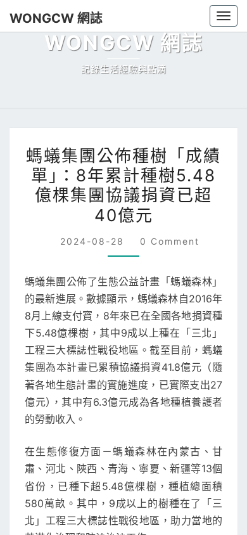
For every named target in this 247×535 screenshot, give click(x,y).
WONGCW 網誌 (56, 18)
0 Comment (170, 241)
